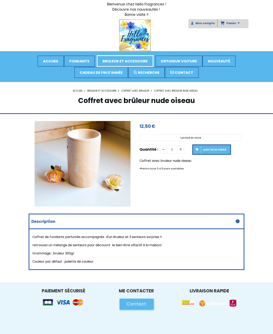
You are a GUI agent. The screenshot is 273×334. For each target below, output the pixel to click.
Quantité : (148, 149)
